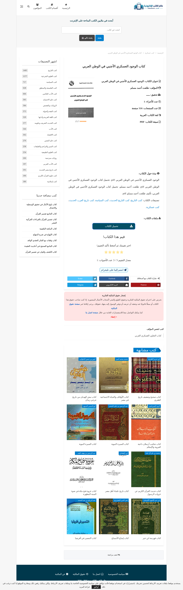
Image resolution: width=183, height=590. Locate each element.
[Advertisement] (114, 147)
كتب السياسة (102, 200)
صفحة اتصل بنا (92, 313)
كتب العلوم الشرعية (49, 76)
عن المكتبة (60, 574)
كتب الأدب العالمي (50, 94)
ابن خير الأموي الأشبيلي (151, 500)
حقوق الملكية (79, 574)
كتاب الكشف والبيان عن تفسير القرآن (41, 252)
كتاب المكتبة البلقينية (48, 229)
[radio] (121, 253)
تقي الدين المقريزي (121, 500)
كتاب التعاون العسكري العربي (148, 336)
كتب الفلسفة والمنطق (48, 88)
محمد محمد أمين (122, 359)
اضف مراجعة (113, 555)
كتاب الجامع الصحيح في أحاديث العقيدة (40, 246)
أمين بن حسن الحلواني (87, 359)
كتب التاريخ (136, 200)
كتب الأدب (53, 129)
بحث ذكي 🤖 (87, 38)
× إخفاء (114, 317)
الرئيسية (66, 8)
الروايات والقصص (50, 105)
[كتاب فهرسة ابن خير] (146, 516)
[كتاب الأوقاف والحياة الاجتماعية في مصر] (114, 375)
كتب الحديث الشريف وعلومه (46, 123)
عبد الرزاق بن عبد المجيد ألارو (85, 500)
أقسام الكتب (52, 8)
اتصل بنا (96, 574)
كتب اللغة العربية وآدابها (48, 117)
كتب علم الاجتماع (50, 100)
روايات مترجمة (51, 158)
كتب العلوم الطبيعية (49, 152)
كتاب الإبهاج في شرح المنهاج (45, 235)
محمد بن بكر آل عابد (153, 453)
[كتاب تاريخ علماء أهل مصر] (114, 469)
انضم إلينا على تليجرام (112, 270)
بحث (100, 38)
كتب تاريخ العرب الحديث (81, 200)
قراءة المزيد (84, 587)
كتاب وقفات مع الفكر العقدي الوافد (42, 240)
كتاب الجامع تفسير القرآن (46, 214)
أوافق (96, 587)
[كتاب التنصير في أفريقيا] (81, 516)
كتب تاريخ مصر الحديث (48, 170)
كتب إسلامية (52, 181)
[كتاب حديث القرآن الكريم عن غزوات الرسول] (146, 469)
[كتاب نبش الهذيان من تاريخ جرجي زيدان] (81, 375)
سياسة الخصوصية (116, 574)
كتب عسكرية (152, 207)
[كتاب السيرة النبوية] (114, 422)
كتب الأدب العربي (50, 164)
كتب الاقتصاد (52, 135)
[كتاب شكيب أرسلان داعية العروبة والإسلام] (146, 422)
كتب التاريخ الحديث (120, 200)
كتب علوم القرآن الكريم (47, 176)
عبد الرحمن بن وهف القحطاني (85, 453)
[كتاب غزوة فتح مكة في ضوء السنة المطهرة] (81, 469)
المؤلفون (37, 8)
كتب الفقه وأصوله (50, 111)
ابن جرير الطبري (154, 359)
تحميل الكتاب (111, 226)
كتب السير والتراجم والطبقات (45, 146)
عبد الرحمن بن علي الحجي (118, 406)
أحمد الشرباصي (154, 406)
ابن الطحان (124, 453)
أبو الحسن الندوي (89, 406)
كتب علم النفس (50, 141)
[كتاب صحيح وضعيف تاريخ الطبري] (146, 375)
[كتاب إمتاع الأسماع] (114, 516)
